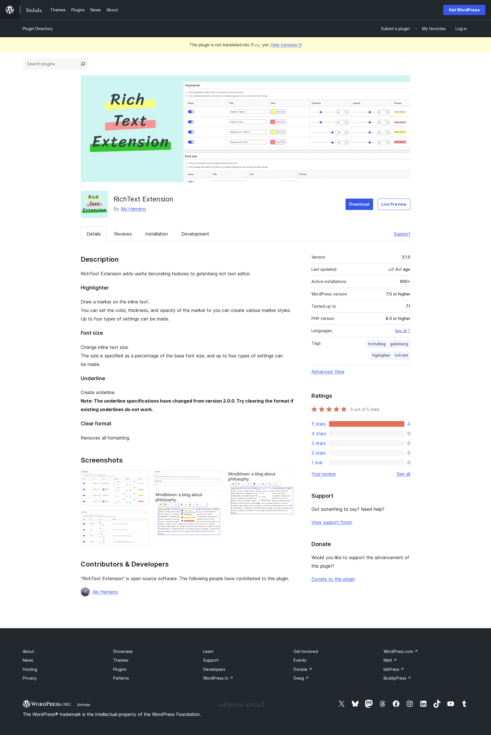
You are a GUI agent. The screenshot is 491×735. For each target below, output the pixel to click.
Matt (390, 660)
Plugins (119, 669)
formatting (377, 344)
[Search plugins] (83, 64)
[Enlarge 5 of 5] (287, 477)
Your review (323, 474)
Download (359, 204)
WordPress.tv (218, 678)
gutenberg (399, 344)
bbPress (394, 669)
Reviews (123, 234)
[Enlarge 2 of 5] (141, 518)
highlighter (381, 355)
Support (402, 234)
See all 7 (402, 330)
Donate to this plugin (333, 579)
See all (403, 474)
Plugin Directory (38, 28)
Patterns (121, 678)
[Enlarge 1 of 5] (141, 477)
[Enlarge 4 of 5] (214, 498)
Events (300, 660)
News (28, 660)
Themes (120, 660)
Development (195, 234)
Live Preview (394, 204)
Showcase (123, 651)
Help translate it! (286, 44)
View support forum (331, 522)
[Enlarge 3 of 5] (214, 477)
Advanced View (327, 371)
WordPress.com (401, 651)
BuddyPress (397, 678)
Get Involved (306, 651)
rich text (401, 355)
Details (94, 234)
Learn (208, 651)
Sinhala (83, 704)
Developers (214, 669)
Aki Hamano (133, 209)
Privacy (30, 678)
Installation (156, 234)
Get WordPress (464, 9)
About (28, 651)
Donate (303, 669)
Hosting (30, 669)
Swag (301, 678)
